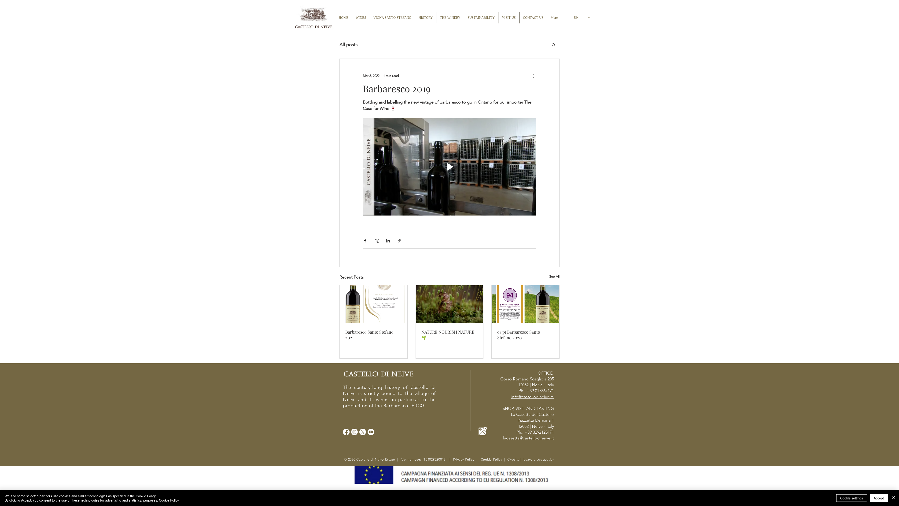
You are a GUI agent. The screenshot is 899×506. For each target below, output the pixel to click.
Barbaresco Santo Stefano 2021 (369, 334)
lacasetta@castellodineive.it (528, 438)
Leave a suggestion (539, 459)
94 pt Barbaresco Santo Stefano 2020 (518, 334)
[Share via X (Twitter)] (376, 240)
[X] (362, 432)
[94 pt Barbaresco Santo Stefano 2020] (525, 304)
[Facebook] (346, 432)
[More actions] (533, 75)
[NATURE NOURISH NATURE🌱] (449, 304)
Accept (879, 498)
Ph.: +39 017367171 (536, 390)
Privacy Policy (464, 459)
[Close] (893, 498)
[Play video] (449, 167)
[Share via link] (399, 240)
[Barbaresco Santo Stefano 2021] (373, 304)
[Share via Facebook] (365, 240)
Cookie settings (851, 498)
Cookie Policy (492, 459)
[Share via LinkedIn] (388, 240)
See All (554, 276)
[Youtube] (371, 432)
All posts (348, 44)
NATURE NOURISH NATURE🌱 (447, 334)
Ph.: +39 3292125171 (535, 432)
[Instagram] (354, 432)
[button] (553, 44)
